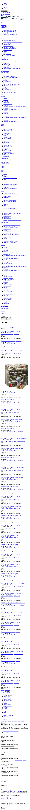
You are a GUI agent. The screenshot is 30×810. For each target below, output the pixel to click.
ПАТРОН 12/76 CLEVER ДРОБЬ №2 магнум (12, 460)
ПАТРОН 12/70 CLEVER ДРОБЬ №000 (10, 343)
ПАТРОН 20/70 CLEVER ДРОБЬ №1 (10, 625)
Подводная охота (7, 700)
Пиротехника (6, 44)
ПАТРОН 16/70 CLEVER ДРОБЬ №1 (10, 528)
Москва (2, 798)
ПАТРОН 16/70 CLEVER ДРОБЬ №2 (10, 538)
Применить (3, 318)
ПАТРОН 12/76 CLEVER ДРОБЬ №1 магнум (12, 450)
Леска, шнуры (6, 105)
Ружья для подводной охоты (10, 77)
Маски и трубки (7, 81)
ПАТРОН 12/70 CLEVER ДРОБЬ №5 (10, 412)
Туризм (5, 703)
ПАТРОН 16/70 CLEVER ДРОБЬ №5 (10, 557)
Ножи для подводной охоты (10, 83)
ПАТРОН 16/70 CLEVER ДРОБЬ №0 (10, 499)
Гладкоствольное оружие (9, 48)
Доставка (5, 4)
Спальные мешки (7, 137)
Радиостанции (7, 138)
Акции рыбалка (7, 699)
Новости (5, 7)
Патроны (5, 51)
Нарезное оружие (7, 50)
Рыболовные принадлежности (11, 109)
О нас (4, 1)
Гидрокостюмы (7, 78)
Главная (5, 174)
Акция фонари (7, 32)
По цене (12, 327)
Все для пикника (7, 129)
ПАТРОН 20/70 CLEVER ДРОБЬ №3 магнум (12, 654)
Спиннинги (6, 102)
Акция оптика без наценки (10, 30)
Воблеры (5, 100)
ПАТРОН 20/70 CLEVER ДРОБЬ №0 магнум (12, 586)
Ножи (4, 52)
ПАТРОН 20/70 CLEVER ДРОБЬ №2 (10, 634)
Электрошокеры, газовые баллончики (12, 42)
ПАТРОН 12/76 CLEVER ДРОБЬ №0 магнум (12, 431)
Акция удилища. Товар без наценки (12, 61)
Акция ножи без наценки (9, 31)
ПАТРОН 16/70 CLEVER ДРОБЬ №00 (10, 508)
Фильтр (2, 328)
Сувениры (6, 142)
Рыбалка (5, 702)
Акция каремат (7, 64)
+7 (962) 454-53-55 (5, 14)
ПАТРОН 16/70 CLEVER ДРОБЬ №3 (10, 547)
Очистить (9, 318)
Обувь (5, 140)
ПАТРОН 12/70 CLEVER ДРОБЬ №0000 (11, 353)
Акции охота (6, 696)
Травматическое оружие (9, 40)
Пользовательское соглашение (10, 731)
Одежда (5, 127)
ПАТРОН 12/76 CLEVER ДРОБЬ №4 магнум (12, 479)
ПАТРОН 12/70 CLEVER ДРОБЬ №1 (10, 392)
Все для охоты (7, 54)
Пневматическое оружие (9, 47)
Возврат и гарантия (8, 5)
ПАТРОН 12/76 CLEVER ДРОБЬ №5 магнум (12, 489)
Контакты (5, 8)
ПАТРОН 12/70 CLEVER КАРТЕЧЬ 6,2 (10, 421)
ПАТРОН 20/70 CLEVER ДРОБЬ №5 (10, 673)
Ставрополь (8, 798)
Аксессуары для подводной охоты (11, 74)
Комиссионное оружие (9, 55)
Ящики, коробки (7, 104)
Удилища (5, 108)
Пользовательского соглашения (14, 791)
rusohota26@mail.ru (5, 12)
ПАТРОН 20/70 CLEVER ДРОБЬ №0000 (11, 615)
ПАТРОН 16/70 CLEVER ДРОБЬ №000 (10, 518)
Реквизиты (6, 716)
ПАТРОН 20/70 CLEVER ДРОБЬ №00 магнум (12, 605)
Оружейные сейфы (8, 46)
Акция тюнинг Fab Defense (10, 34)
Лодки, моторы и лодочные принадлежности (14, 106)
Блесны (5, 98)
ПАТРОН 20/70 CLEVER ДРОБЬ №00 (10, 596)
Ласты (5, 80)
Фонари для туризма (8, 131)
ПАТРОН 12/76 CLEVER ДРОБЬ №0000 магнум (13, 441)
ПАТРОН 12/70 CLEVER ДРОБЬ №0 (10, 334)
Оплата (5, 3)
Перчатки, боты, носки (9, 76)
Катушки (5, 101)
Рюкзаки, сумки (7, 133)
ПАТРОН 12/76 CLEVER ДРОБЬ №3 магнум (12, 470)
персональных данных (20, 760)
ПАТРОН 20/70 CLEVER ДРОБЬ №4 (10, 663)
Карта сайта (6, 732)
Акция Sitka (6, 63)
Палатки (5, 134)
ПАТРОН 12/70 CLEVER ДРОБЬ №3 (10, 402)
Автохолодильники (8, 130)
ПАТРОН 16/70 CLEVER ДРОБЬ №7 (10, 567)
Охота (4, 175)
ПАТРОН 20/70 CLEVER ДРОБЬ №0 (10, 576)
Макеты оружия (7, 43)
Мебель (5, 135)
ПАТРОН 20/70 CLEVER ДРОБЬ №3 (10, 644)
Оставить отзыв (16, 795)
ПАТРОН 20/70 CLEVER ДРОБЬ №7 (10, 683)
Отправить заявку (5, 761)
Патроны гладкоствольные (10, 178)
